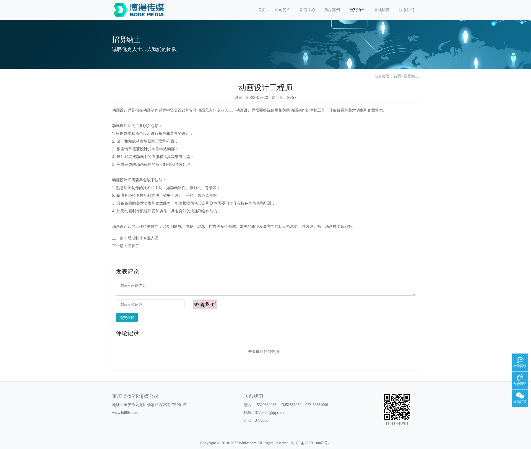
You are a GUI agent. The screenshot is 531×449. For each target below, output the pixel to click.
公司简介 (282, 10)
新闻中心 (307, 10)
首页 (262, 10)
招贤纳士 (357, 10)
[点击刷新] (205, 304)
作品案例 (332, 10)
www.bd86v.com (125, 413)
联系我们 (406, 10)
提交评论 (127, 317)
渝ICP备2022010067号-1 (311, 443)
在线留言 (382, 10)
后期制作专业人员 (142, 238)
